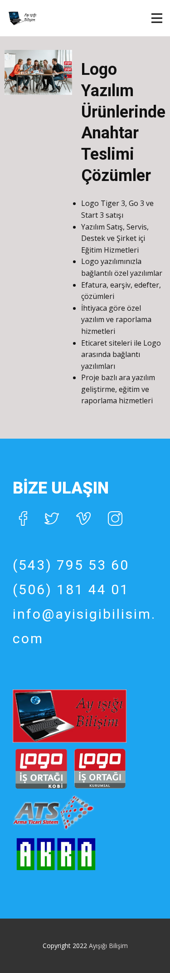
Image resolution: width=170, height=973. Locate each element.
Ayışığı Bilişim (108, 945)
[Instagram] (115, 518)
